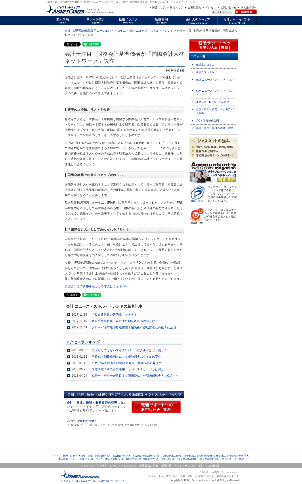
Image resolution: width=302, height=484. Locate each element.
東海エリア (176, 7)
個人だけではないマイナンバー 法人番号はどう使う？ (129, 350)
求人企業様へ (249, 7)
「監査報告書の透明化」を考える (114, 314)
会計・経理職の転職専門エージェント (89, 30)
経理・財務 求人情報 (74, 455)
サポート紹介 (78, 459)
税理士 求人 (189, 455)
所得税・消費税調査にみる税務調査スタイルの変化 (126, 356)
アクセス (210, 7)
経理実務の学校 (148, 465)
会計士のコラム (205, 64)
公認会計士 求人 (122, 455)
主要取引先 (194, 7)
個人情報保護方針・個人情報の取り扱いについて (205, 459)
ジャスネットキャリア (93, 465)
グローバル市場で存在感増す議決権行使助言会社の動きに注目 (134, 327)
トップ (57, 455)
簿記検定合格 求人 (239, 455)
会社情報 (239, 459)
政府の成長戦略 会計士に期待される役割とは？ (125, 321)
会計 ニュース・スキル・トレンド (151, 30)
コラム (121, 30)
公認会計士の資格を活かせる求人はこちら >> (96, 286)
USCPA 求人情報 (172, 455)
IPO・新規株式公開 (207, 120)
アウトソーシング (184, 465)
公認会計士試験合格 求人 (147, 455)
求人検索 (63, 459)
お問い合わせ (228, 7)
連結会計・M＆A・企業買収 (212, 102)
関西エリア (159, 7)
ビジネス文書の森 (209, 465)
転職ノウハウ (95, 459)
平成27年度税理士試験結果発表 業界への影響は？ (127, 363)
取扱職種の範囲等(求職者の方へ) (140, 459)
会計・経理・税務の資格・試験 (214, 128)
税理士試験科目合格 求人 (212, 455)
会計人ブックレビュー (209, 72)
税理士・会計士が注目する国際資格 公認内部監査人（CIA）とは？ (138, 375)
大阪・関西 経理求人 (99, 455)
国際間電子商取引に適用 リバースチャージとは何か (128, 369)
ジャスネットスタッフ (123, 465)
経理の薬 (166, 465)
